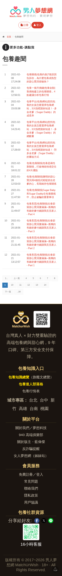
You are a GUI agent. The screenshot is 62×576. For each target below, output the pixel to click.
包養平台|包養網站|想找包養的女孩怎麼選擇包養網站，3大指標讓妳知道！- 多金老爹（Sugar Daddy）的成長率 (42, 108)
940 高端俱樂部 (31, 435)
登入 (38, 25)
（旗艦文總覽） (31, 377)
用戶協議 (31, 502)
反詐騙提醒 (31, 449)
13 (37, 285)
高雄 (23, 408)
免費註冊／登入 (31, 474)
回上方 (55, 569)
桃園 (44, 408)
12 (28, 285)
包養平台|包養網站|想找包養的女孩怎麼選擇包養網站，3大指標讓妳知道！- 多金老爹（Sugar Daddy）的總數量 (42, 129)
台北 (33, 400)
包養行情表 (31, 391)
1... (6, 278)
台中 (44, 400)
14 (45, 285)
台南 (34, 408)
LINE (50, 520)
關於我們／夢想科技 (31, 428)
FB (36, 520)
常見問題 (31, 481)
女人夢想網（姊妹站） (31, 456)
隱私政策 (31, 495)
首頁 (9, 36)
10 (12, 285)
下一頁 (8, 292)
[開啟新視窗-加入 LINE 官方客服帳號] (31, 532)
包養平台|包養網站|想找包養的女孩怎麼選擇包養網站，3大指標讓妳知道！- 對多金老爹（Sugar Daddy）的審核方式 (42, 149)
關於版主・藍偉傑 (31, 442)
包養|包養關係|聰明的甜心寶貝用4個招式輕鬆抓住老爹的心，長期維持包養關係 (41, 180)
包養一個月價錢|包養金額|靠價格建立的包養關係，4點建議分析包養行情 (41, 91)
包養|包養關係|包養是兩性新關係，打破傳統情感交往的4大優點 (41, 167)
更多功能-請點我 (18, 47)
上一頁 (17, 278)
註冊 (25, 25)
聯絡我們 (31, 488)
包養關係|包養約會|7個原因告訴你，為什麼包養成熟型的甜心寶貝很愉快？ (42, 78)
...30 (19, 292)
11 (20, 285)
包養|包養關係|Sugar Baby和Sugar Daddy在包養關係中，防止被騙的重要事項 (41, 194)
